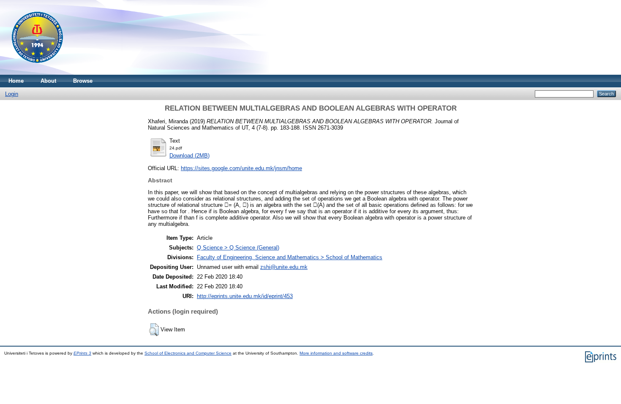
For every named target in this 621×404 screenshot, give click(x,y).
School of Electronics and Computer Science (188, 353)
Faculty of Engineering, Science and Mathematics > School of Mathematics (289, 257)
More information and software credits (336, 353)
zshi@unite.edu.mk (284, 267)
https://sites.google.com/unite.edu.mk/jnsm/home (241, 168)
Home (16, 81)
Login (11, 94)
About (48, 81)
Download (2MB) (189, 155)
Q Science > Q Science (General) (238, 247)
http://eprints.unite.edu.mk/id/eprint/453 (245, 296)
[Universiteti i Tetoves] (37, 73)
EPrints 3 (82, 353)
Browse (83, 81)
